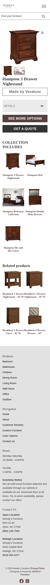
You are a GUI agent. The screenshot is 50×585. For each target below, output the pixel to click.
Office (5, 394)
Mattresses (8, 367)
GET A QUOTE (25, 129)
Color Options (10, 435)
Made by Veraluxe (25, 92)
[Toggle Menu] (44, 6)
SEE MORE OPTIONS (25, 118)
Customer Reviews (12, 425)
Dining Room (9, 377)
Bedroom (7, 361)
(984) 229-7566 (11, 531)
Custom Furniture (12, 430)
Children (7, 372)
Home (5, 414)
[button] (42, 32)
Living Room (9, 383)
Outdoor (7, 399)
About (5, 419)
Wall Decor (8, 388)
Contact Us (8, 441)
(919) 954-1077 (11, 555)
